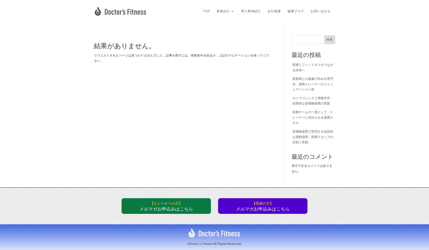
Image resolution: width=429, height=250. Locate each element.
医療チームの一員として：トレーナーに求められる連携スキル (312, 117)
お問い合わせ (321, 11)
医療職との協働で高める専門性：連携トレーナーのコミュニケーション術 (312, 84)
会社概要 (274, 11)
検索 (329, 39)
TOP (206, 11)
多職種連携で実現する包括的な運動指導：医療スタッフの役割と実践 (312, 137)
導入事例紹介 (251, 11)
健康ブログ (295, 11)
